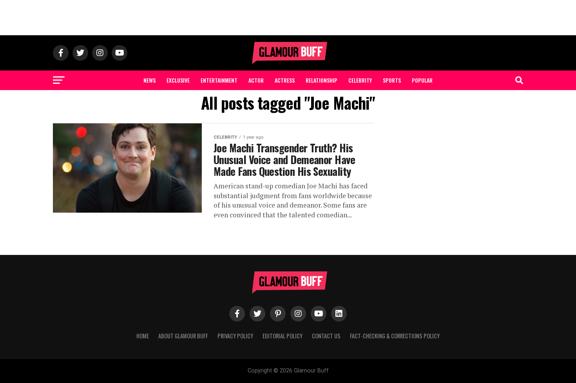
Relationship (321, 80)
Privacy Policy (235, 336)
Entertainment (219, 80)
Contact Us (326, 336)
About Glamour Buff (183, 336)
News (149, 80)
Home (142, 336)
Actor (256, 80)
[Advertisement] (288, 17)
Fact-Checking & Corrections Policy (395, 336)
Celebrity (360, 80)
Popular (422, 80)
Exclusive (178, 80)
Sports (392, 80)
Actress (285, 80)
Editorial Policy (282, 336)
